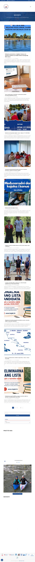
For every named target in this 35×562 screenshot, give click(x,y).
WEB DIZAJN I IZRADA (21, 560)
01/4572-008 (3, 0)
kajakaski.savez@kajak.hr (11, 0)
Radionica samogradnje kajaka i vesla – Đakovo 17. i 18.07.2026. (14, 512)
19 (20, 407)
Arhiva (6, 421)
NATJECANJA (17, 545)
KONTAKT (17, 548)
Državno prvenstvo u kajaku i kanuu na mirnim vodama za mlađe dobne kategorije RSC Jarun (16, 55)
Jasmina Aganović (10, 134)
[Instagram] (33, 0)
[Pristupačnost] (2, 560)
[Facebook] (32, 0)
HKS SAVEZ (17, 543)
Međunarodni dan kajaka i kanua (9, 522)
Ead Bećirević (9, 58)
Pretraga (17, 415)
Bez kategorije (16, 58)
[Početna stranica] (6, 6)
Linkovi (29, 0)
